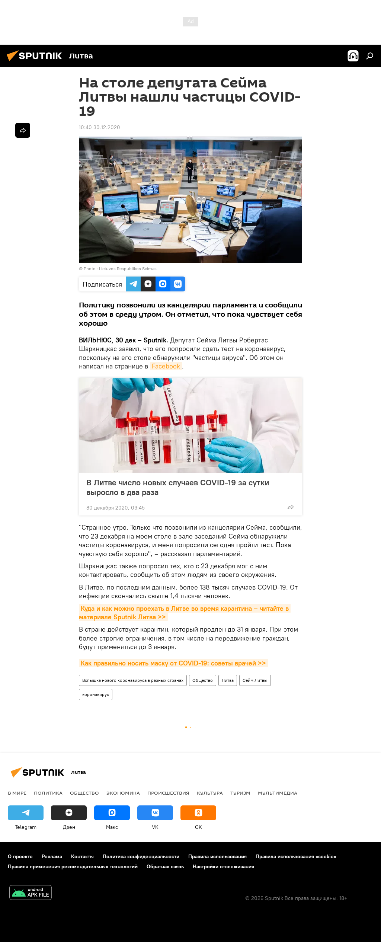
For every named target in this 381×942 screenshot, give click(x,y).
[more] (290, 506)
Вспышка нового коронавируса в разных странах (132, 680)
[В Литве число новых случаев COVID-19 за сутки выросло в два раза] (190, 425)
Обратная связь (165, 866)
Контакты (82, 856)
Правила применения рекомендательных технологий (73, 866)
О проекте (20, 856)
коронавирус (95, 694)
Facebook (166, 366)
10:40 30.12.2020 (99, 127)
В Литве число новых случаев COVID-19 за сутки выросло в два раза (177, 487)
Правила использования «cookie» (296, 856)
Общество (202, 680)
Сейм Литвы (255, 680)
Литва (228, 680)
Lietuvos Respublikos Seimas (128, 268)
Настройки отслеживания (223, 866)
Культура (210, 792)
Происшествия (168, 792)
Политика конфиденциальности (141, 856)
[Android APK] (30, 893)
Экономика (123, 792)
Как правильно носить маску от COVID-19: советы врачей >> (173, 663)
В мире (17, 792)
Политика (48, 792)
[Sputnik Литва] (36, 62)
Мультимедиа (277, 792)
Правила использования (217, 856)
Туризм (240, 792)
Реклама (52, 856)
